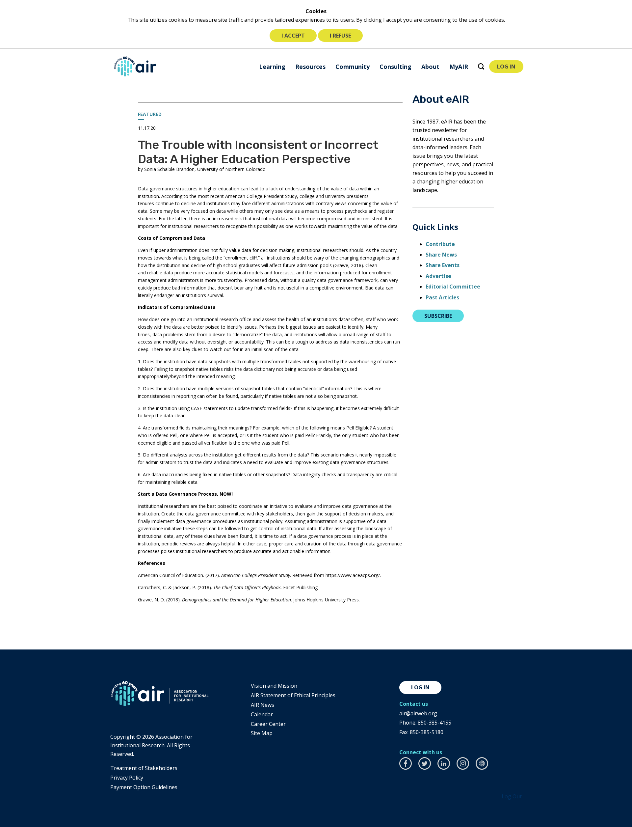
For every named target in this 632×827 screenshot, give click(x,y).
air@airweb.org (418, 713)
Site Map (262, 733)
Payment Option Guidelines (143, 787)
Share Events (443, 265)
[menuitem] (272, 66)
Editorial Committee (453, 286)
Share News (441, 254)
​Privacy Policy (126, 777)
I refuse (340, 35)
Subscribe (438, 315)
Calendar (262, 714)
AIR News (262, 704)
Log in (420, 687)
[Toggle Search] (481, 66)
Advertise (438, 276)
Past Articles (442, 297)
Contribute (440, 244)
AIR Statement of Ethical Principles (293, 695)
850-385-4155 (434, 722)
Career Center (268, 724)
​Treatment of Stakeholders (143, 768)
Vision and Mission (274, 685)
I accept (293, 35)
